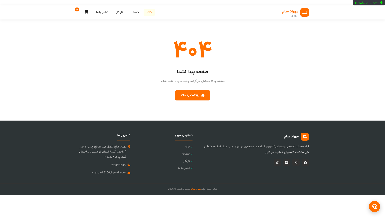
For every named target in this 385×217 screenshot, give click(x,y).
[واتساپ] (296, 162)
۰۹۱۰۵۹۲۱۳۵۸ (118, 165)
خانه (149, 12)
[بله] (286, 162)
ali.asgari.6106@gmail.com (108, 173)
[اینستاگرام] (277, 162)
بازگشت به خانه (190, 95)
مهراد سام (196, 189)
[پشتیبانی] (374, 206)
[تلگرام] (305, 162)
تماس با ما (102, 12)
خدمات (135, 12)
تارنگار (119, 12)
